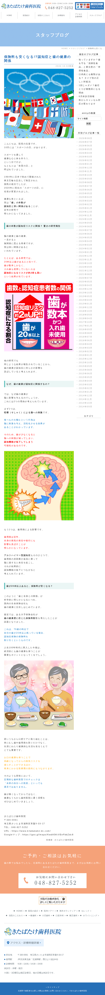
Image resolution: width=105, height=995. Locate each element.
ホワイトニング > (91, 915)
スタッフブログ (96, 15)
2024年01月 (85, 252)
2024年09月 (85, 223)
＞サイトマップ (53, 987)
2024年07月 (85, 230)
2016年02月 (85, 351)
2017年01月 (85, 326)
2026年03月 (85, 156)
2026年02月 (85, 160)
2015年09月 (85, 366)
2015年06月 (85, 373)
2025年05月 (85, 193)
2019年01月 (85, 303)
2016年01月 (85, 355)
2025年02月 (85, 204)
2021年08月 (85, 274)
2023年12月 (85, 256)
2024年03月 (85, 245)
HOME (9, 15)
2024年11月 (85, 215)
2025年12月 (85, 167)
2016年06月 (85, 340)
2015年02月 (85, 388)
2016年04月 (85, 344)
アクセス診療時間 (78, 15)
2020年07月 (85, 278)
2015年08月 (85, 370)
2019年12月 (85, 289)
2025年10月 (85, 175)
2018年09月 (85, 315)
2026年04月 (85, 153)
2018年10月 (85, 311)
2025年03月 (85, 201)
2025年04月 (85, 197)
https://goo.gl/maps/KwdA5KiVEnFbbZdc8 (48, 834)
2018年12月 (85, 307)
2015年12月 (85, 359)
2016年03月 (85, 348)
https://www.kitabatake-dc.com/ (31, 831)
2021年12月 (85, 270)
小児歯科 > (47, 915)
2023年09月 (85, 267)
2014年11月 (85, 399)
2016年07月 (85, 337)
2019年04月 (85, 300)
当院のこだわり (44, 15)
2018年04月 (85, 318)
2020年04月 (85, 285)
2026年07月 (85, 142)
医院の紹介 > (34, 911)
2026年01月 (85, 164)
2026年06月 (85, 145)
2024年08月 (85, 226)
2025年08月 (85, 182)
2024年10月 (85, 219)
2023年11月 (85, 259)
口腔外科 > (61, 915)
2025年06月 (85, 190)
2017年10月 (85, 322)
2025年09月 (85, 179)
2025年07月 (85, 186)
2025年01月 (85, 208)
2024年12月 (85, 212)
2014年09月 (85, 406)
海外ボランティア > (68, 911)
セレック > (86, 911)
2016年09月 (85, 329)
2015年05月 (85, 377)
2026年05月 (85, 149)
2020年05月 (85, 281)
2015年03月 (85, 384)
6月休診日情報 (87, 96)
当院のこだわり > (17, 915)
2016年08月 (85, 333)
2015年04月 (85, 381)
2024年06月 (85, 234)
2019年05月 (85, 296)
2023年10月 (85, 263)
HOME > (20, 911)
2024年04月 (85, 241)
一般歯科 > (33, 915)
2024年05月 (85, 237)
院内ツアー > (50, 911)
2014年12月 (85, 395)
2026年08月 (85, 138)
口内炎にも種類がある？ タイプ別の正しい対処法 (89, 78)
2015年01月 (85, 392)
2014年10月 (85, 403)
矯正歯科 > (74, 915)
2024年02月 (85, 248)
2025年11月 (85, 171)
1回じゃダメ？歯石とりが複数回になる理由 (89, 89)
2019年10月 (85, 292)
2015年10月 (85, 362)
